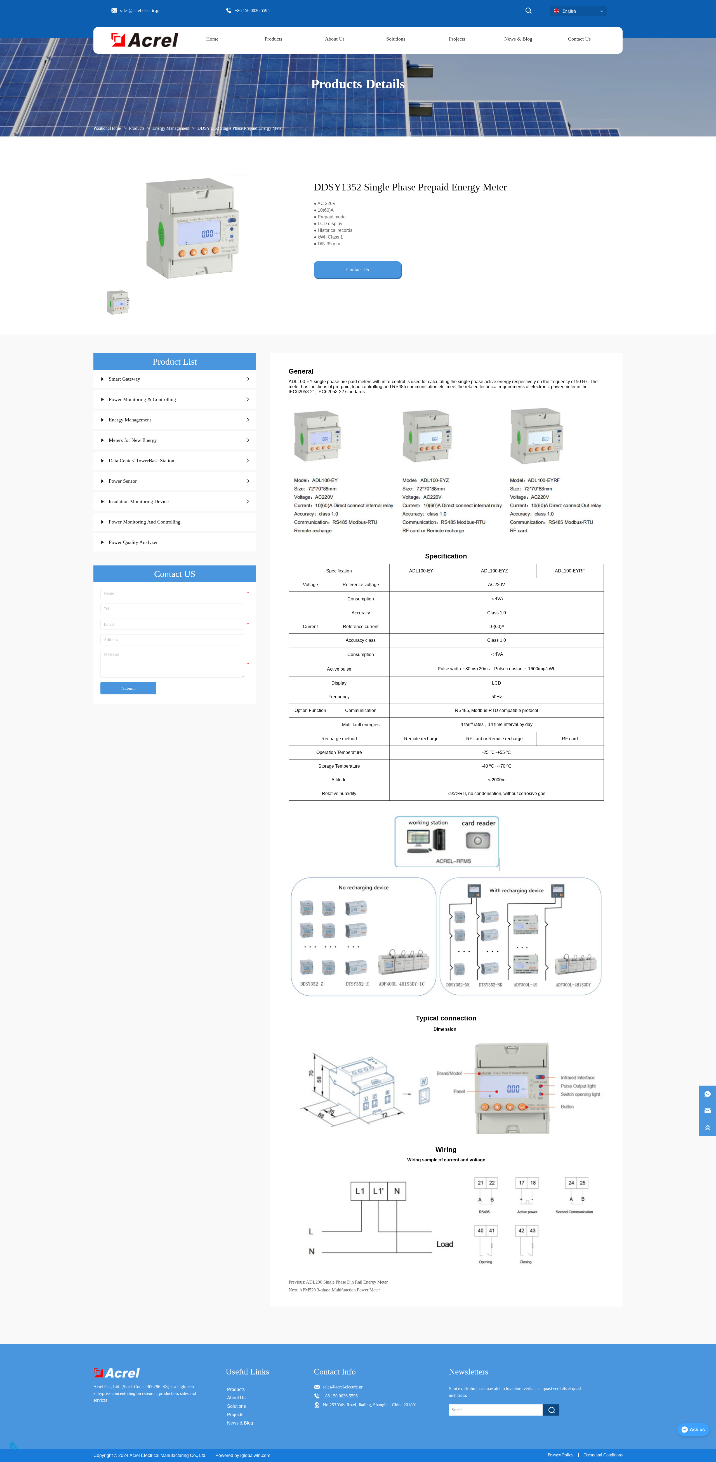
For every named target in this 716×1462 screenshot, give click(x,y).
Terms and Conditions (603, 1454)
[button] (273, 39)
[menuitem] (273, 39)
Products (136, 128)
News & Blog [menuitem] (518, 39)
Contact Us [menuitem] (579, 39)
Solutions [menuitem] (395, 39)
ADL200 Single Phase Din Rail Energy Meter (347, 1282)
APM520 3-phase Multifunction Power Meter (339, 1289)
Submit (128, 688)
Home (115, 128)
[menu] (396, 39)
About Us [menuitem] (335, 39)
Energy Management (170, 128)
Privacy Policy (560, 1454)
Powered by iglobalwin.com (242, 1455)
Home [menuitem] (212, 39)
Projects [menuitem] (457, 39)
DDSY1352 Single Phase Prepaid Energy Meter (240, 128)
